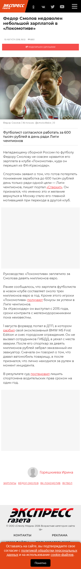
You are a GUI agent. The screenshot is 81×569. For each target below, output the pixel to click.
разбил (9, 330)
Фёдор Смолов (28, 483)
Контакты (22, 535)
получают (35, 300)
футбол (67, 483)
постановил (40, 374)
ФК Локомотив (50, 483)
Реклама (60, 535)
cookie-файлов (62, 554)
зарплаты (9, 483)
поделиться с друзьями (41, 47)
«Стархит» (54, 187)
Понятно (40, 563)
